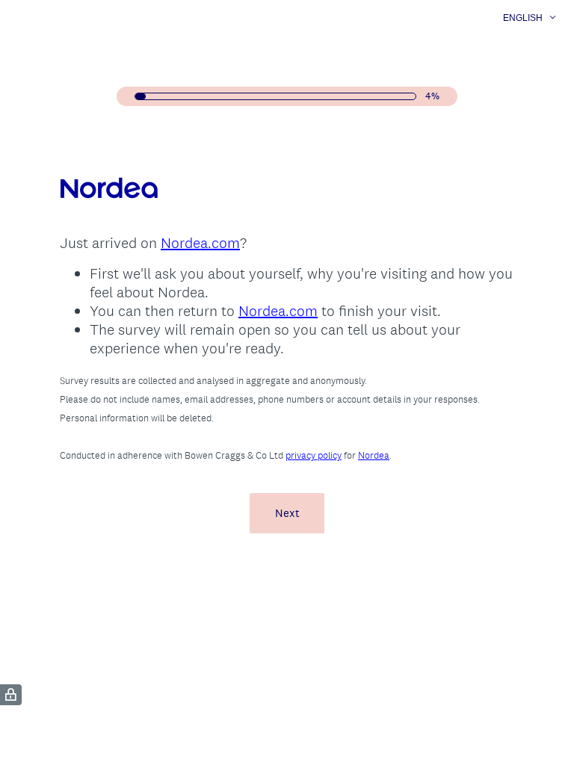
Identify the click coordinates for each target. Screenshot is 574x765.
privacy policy (314, 455)
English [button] (523, 18)
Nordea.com (200, 243)
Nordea (373, 455)
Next (287, 513)
